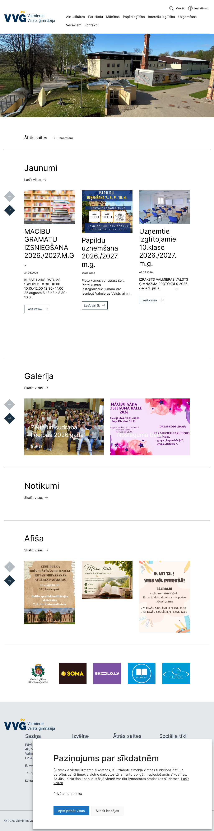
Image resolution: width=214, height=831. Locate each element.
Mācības (113, 17)
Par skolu (95, 17)
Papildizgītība (134, 17)
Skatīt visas (33, 388)
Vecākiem (73, 25)
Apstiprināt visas (71, 811)
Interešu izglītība (161, 17)
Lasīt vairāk (34, 309)
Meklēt (180, 8)
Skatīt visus (33, 497)
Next (5, 206)
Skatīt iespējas (107, 811)
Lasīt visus (32, 180)
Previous (5, 192)
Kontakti (91, 25)
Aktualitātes (75, 17)
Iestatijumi (201, 8)
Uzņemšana (187, 17)
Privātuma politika (68, 794)
